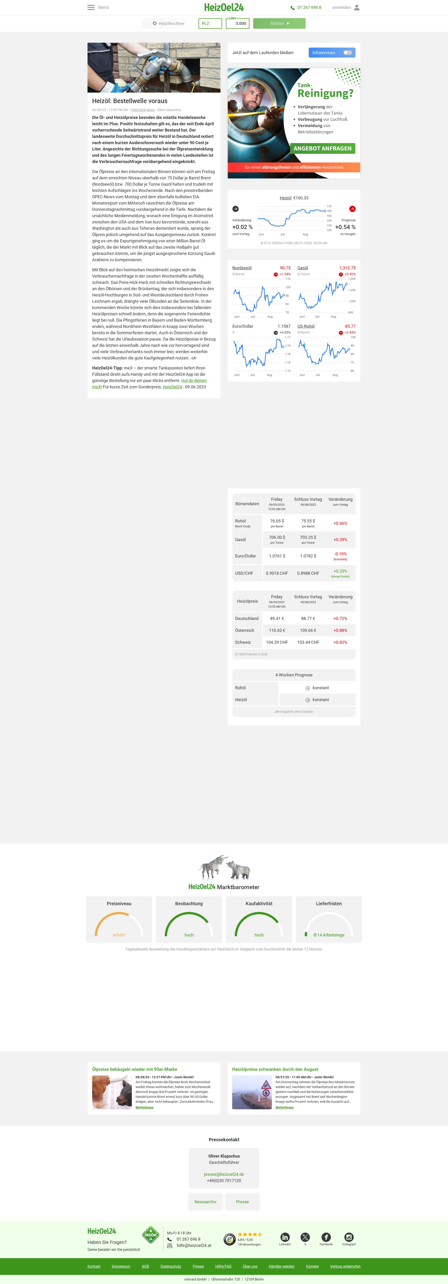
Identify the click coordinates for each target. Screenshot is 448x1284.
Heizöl (285, 197)
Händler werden (281, 1266)
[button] (346, 7)
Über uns (250, 1266)
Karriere (312, 1266)
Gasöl (303, 267)
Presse (242, 1201)
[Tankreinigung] (294, 123)
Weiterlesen (145, 1107)
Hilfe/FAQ (223, 1266)
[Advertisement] (294, 435)
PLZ (205, 23)
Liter (232, 18)
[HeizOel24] (224, 7)
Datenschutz (171, 1266)
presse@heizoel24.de (224, 1174)
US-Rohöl (306, 326)
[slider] (250, 1234)
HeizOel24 (172, 386)
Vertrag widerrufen (345, 1266)
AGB (145, 1266)
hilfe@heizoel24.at (194, 1245)
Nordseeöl (242, 267)
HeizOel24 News (142, 110)
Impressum (121, 1266)
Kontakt (94, 1266)
